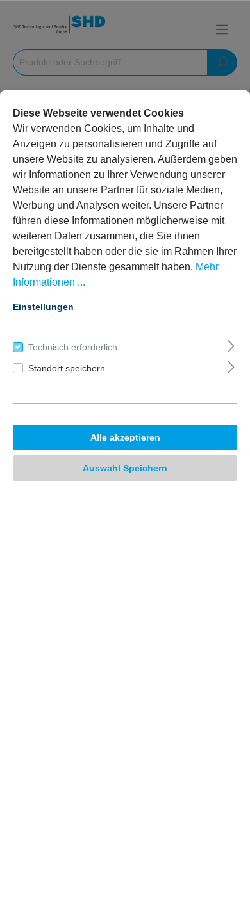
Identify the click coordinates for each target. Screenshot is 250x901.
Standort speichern (66, 368)
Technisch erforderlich (72, 347)
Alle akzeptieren (125, 437)
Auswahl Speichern (125, 468)
